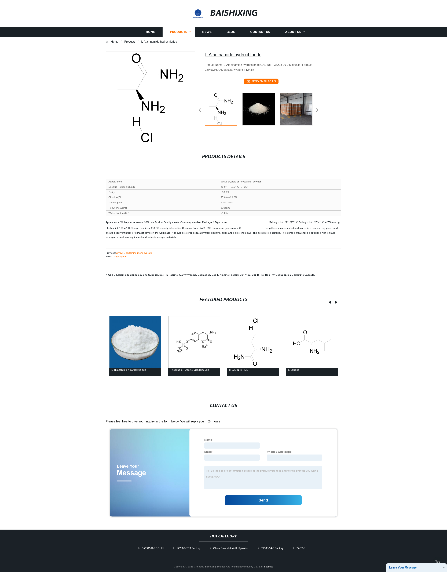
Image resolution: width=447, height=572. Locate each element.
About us (293, 32)
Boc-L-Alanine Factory (225, 274)
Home (150, 32)
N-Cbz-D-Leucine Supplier (142, 274)
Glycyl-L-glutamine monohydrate (134, 252)
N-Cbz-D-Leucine (116, 274)
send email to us (263, 81)
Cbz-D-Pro (258, 274)
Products (178, 32)
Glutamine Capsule (303, 274)
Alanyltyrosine (187, 274)
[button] (200, 110)
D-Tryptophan (119, 256)
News (207, 32)
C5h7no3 (245, 274)
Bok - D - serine (168, 274)
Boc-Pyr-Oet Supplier (277, 274)
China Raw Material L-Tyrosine (230, 548)
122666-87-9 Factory (188, 548)
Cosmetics (204, 274)
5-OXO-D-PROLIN (153, 548)
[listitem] (223, 108)
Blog (231, 32)
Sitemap (268, 566)
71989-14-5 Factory (272, 548)
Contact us (260, 32)
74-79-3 (300, 548)
